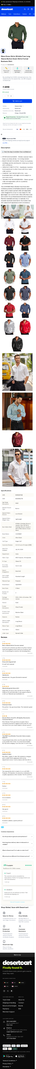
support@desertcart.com (14, 1031)
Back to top (17, 955)
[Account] (28, 9)
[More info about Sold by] (23, 106)
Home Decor (16, 14)
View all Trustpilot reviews (17, 902)
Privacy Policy (8, 1064)
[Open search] (24, 9)
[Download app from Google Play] (8, 1056)
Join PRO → (5, 143)
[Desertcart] (7, 9)
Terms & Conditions (10, 1061)
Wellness (3, 14)
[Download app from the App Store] (19, 1056)
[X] (7, 990)
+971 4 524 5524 (11, 1038)
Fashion (25, 14)
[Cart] (31, 9)
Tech (9, 14)
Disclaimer (7, 1067)
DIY (30, 14)
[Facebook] (11, 990)
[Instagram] (4, 990)
